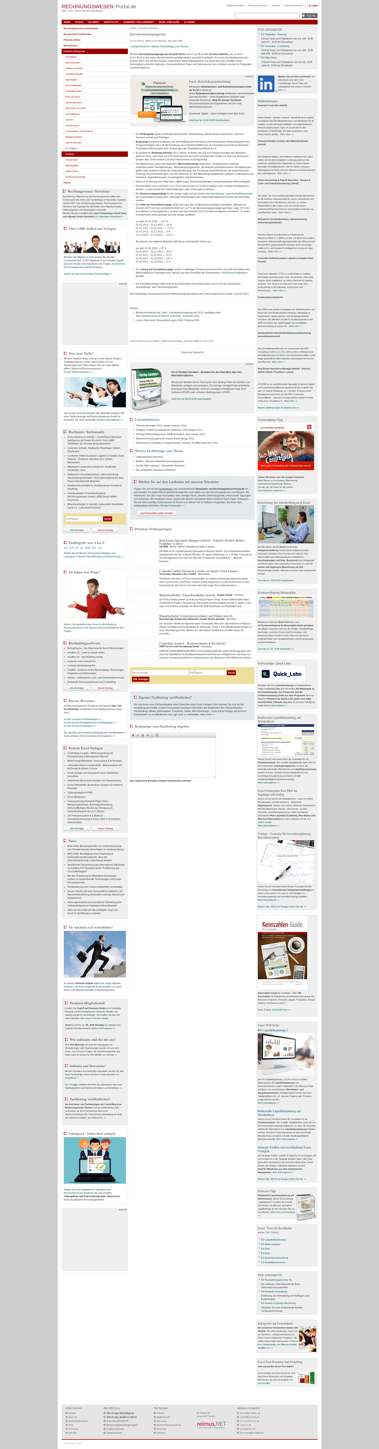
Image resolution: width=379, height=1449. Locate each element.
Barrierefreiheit (117, 1421)
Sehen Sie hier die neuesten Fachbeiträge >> (88, 274)
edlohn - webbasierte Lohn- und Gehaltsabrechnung (96, 677)
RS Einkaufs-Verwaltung (274, 1291)
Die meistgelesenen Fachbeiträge (81, 28)
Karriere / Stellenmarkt (138, 22)
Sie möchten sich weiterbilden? (91, 927)
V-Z (100, 548)
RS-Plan (265, 1248)
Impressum (114, 1432)
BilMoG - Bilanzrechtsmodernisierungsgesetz (160, 461)
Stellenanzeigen (267, 101)
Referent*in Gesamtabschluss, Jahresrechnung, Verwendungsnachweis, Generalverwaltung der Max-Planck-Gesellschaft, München (96, 478)
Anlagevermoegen (74, 68)
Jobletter (161, 1433)
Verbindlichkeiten (74, 91)
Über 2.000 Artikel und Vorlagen (92, 228)
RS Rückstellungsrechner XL (276, 1280)
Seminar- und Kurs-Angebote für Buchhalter (87, 986)
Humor (67, 182)
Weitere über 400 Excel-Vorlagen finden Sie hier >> (282, 906)
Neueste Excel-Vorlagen (85, 748)
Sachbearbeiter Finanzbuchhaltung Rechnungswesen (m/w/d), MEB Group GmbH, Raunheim (92, 496)
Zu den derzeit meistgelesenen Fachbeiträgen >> (90, 722)
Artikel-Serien (72, 171)
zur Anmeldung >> (113, 1088)
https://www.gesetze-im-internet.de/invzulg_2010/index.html (167, 316)
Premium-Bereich (257, 5)
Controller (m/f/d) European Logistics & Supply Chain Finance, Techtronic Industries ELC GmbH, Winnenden (96, 459)
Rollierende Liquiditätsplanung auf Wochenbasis (279, 1113)
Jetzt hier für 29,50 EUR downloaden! (276, 580)
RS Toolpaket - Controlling (275, 46)
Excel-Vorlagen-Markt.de (252, 1433)
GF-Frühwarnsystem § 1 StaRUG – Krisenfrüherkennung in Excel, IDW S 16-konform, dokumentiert (94, 819)
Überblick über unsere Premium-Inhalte (89, 1018)
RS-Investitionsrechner (273, 1262)
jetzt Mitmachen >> (97, 1117)
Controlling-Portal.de (249, 1417)
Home (133, 28)
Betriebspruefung (74, 137)
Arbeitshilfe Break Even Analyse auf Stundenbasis (94, 780)
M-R (87, 548)
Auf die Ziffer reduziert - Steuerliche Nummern (160, 465)
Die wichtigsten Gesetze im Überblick (156, 470)
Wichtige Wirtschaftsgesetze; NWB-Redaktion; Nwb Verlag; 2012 (170, 434)
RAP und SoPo (73, 97)
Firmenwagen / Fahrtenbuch (79, 131)
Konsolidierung (73, 114)
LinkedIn (72, 1433)
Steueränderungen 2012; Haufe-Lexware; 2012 (161, 425)
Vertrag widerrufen (122, 1417)
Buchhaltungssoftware (84, 643)
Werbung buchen (294, 5)
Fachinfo (93, 22)
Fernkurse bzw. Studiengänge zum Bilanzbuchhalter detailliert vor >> (278, 1344)
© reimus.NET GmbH (72, 1443)
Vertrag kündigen (120, 1413)
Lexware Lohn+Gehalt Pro (82, 661)
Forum (79, 22)
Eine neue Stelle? (81, 353)
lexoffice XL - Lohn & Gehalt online (86, 652)
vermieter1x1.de (247, 1429)
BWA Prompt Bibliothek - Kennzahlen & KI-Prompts (95, 761)
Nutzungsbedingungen (122, 1425)
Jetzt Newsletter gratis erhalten (156, 513)
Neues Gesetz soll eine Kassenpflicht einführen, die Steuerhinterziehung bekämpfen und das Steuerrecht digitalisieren (96, 894)
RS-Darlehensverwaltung (274, 1258)
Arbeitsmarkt (72, 160)
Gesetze (153, 28)
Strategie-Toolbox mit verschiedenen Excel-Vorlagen (284, 1149)
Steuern (69, 120)
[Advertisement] (95, 314)
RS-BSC (265, 1253)
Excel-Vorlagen (169, 22)
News (67, 22)
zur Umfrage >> (109, 1055)
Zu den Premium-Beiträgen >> (80, 726)
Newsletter (162, 1429)
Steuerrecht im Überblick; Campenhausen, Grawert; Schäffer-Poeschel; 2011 (177, 443)
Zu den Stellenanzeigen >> (78, 372)
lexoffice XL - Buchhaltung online (85, 657)
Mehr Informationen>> (282, 1172)
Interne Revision (73, 142)
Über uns (72, 1417)
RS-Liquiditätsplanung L (274, 1239)
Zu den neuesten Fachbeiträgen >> (82, 719)
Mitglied (81, 257)
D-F (72, 548)
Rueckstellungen (74, 85)
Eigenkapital (71, 79)
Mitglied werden (235, 5)
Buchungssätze (73, 62)
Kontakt (72, 1413)
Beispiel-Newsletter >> (172, 505)
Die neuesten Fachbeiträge (77, 34)
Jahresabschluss (74, 102)
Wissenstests (70, 45)
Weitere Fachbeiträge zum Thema (169, 46)
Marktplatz (111, 22)
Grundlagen (71, 57)
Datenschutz (115, 1428)
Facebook (73, 1429)
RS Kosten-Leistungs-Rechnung (278, 1303)
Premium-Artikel (72, 40)
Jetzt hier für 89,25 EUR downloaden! (191, 399)
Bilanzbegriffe (72, 165)
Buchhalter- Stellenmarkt (86, 431)
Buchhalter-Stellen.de (250, 1413)
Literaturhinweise (140, 46)
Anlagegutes (161, 197)
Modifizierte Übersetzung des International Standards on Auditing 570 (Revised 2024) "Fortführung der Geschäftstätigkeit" (96, 868)
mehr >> (287, 1010)
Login (314, 5)
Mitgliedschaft (163, 1417)
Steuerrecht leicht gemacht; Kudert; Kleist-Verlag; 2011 (165, 438)
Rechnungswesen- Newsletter (89, 191)
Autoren (276, 5)
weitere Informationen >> (110, 420)
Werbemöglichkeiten (78, 1421)
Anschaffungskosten (242, 193)
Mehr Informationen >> (268, 782)
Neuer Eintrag (105, 530)
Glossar (189, 22)
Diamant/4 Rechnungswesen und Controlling (92, 682)
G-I (77, 548)
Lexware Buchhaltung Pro (81, 665)
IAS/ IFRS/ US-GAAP (76, 108)
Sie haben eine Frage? (84, 572)
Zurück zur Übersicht (192, 352)
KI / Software (72, 148)
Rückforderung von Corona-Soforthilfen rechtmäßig (95, 887)
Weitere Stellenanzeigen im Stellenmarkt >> (278, 407)
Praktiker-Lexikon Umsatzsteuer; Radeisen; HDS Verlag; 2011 (169, 430)
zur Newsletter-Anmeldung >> (109, 216)
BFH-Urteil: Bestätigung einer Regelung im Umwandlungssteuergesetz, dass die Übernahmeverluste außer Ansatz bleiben (90, 857)
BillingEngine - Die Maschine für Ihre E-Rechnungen (96, 648)
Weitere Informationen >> (103, 1028)
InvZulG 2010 (242, 293)
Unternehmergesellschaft (149, 457)
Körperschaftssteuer (237, 272)
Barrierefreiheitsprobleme (169, 1425)
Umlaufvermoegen (74, 74)
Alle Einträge (77, 530)
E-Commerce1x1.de (249, 1421)
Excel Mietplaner (76, 797)
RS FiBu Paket (269, 57)
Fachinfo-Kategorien (74, 51)
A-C (66, 548)
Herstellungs (217, 193)
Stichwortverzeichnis (75, 177)
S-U (94, 548)
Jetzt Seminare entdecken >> (272, 490)
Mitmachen (162, 1421)
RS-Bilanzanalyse (270, 1244)
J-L (82, 548)
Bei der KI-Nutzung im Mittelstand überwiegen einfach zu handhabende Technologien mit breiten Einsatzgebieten (94, 879)
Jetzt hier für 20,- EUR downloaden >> (276, 649)
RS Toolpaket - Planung (273, 34)
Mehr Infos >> (207, 714)
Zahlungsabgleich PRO (80, 792)
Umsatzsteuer (72, 125)
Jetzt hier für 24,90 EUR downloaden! (209, 120)
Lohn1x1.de (245, 1425)
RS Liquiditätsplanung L (273, 1030)
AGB (70, 1425)
